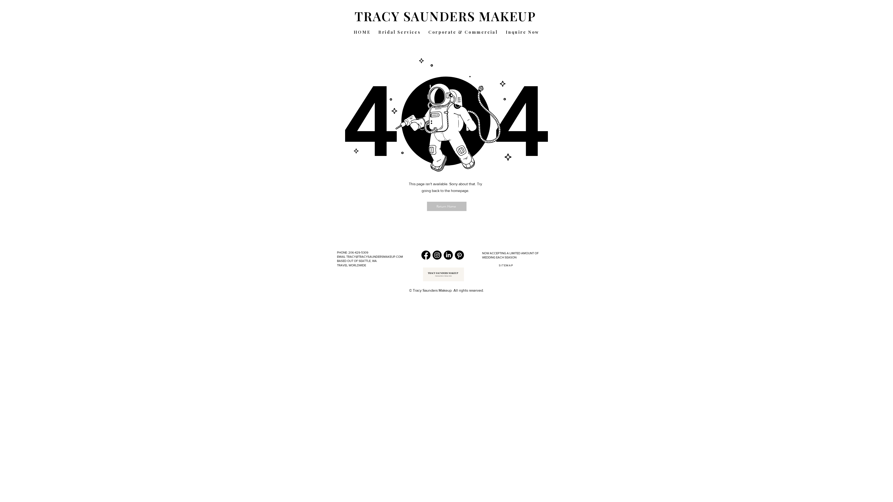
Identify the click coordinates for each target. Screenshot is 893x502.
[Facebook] (425, 255)
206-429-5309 (358, 252)
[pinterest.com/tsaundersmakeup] (459, 255)
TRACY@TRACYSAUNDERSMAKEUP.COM (374, 256)
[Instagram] (437, 255)
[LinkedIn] (448, 255)
